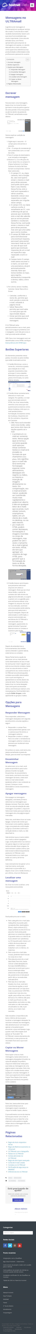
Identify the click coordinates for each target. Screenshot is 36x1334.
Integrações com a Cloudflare (12, 1258)
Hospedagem (7, 1313)
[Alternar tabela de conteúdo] (26, 59)
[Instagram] (15, 1245)
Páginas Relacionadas (14, 84)
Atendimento (7, 1309)
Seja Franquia (7, 1296)
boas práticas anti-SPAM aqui (15, 343)
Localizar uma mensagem (19, 77)
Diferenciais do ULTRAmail (18, 1172)
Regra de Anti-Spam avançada (18, 1160)
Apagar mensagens (17, 74)
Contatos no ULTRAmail (16, 1165)
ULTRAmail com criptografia (18, 1151)
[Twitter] (10, 1245)
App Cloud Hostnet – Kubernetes (13, 1261)
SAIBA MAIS (18, 1200)
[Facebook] (5, 1245)
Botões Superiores (13, 65)
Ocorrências (27, 1327)
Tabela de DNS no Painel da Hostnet (14, 1280)
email (10, 1178)
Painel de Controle (8, 1327)
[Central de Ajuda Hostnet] (11, 4)
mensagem (17, 1178)
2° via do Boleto (7, 1329)
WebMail (6, 1299)
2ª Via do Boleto (8, 1306)
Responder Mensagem (18, 69)
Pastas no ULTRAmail (16, 1154)
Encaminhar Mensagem (18, 72)
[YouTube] (20, 1245)
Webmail (18, 1327)
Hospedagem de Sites (9, 1331)
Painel (5, 1302)
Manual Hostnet (8, 1292)
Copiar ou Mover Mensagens (16, 80)
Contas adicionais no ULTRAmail (15, 1157)
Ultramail (12, 1181)
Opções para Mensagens (15, 67)
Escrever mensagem (14, 62)
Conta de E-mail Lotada (16, 1163)
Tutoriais (21, 1181)
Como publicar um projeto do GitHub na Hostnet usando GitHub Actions (15, 1271)
